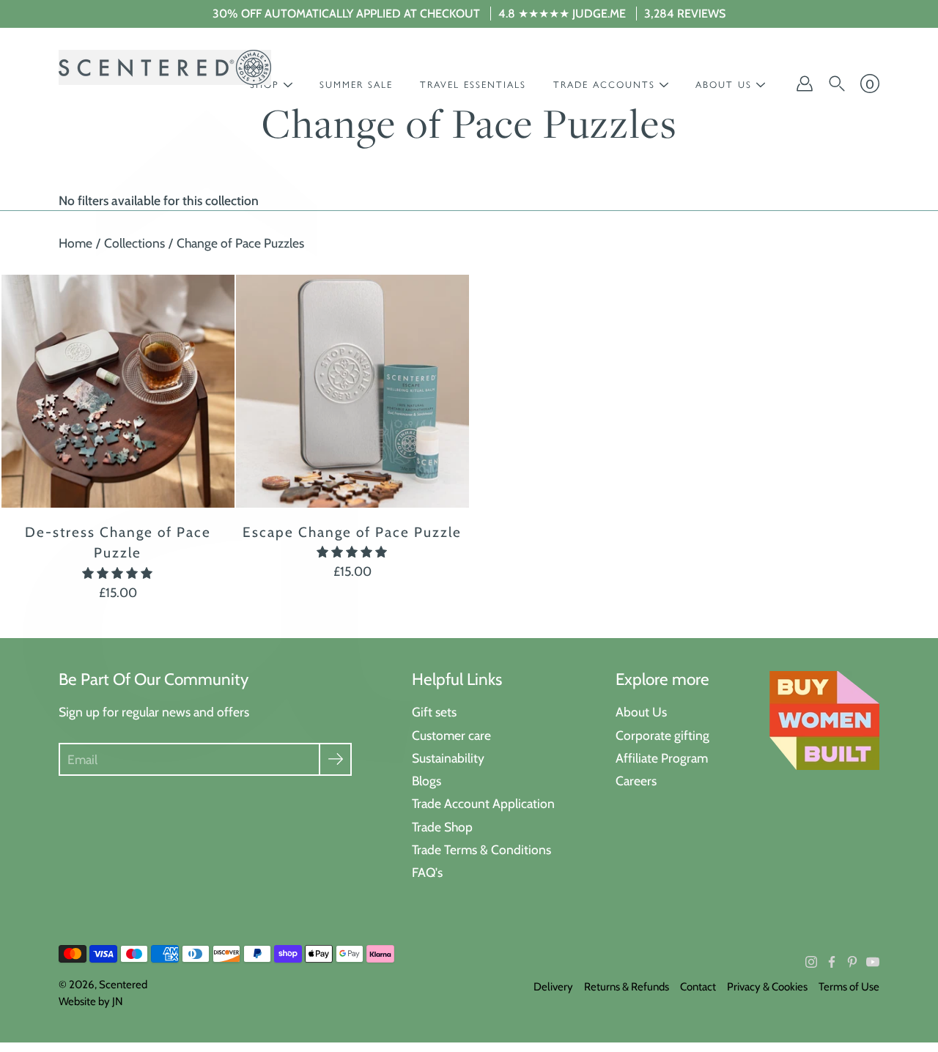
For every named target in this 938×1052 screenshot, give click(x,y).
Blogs (426, 780)
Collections (134, 243)
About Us (641, 711)
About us (723, 84)
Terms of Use (849, 986)
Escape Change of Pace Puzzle (352, 531)
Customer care (451, 735)
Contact (698, 986)
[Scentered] (165, 67)
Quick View (117, 390)
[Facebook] (831, 962)
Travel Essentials (473, 84)
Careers (636, 780)
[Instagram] (811, 962)
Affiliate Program (662, 758)
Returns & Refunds (626, 986)
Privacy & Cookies (767, 986)
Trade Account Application (483, 803)
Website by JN (91, 1001)
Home (75, 243)
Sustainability (448, 758)
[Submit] (335, 759)
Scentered (123, 984)
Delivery (553, 986)
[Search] (837, 83)
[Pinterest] (852, 962)
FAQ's (427, 872)
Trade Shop (442, 826)
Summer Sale (356, 84)
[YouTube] (872, 962)
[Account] (804, 83)
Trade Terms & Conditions (481, 849)
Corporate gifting (662, 735)
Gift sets (434, 711)
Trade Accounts (604, 84)
